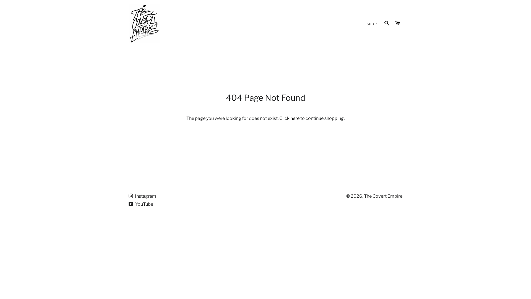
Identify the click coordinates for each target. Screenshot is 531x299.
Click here (289, 118)
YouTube (143, 204)
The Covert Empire (383, 196)
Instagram (145, 196)
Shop (372, 24)
